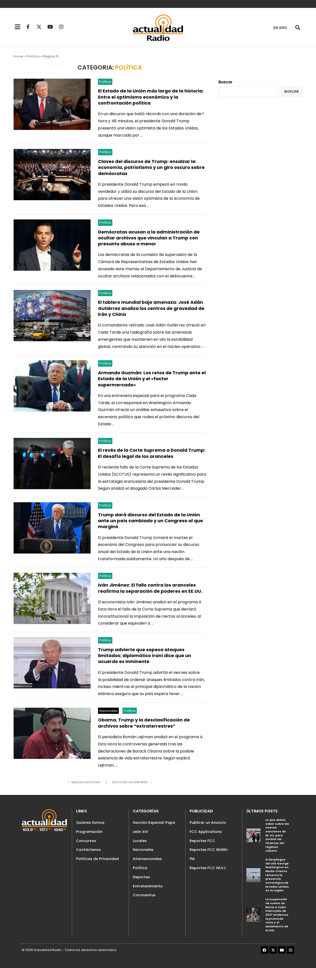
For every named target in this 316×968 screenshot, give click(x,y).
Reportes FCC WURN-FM (209, 854)
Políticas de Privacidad (97, 858)
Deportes (141, 877)
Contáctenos (88, 849)
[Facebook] (264, 950)
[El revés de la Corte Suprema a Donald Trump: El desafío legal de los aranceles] (52, 463)
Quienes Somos (90, 822)
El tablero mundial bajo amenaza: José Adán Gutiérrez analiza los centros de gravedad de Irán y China (151, 308)
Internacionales (147, 858)
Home (18, 56)
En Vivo (280, 28)
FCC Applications (206, 831)
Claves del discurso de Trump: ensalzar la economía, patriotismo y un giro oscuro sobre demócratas (151, 167)
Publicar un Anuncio (208, 822)
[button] (298, 28)
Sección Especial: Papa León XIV (154, 827)
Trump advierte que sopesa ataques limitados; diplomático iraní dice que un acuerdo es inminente (144, 655)
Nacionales (143, 849)
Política (32, 56)
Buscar (225, 82)
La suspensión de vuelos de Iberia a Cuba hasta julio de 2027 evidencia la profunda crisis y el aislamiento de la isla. (276, 914)
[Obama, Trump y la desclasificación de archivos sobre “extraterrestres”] (52, 733)
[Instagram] (61, 26)
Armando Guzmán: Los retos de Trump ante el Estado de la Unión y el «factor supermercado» (152, 379)
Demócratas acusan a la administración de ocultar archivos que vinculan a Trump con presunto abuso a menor (149, 238)
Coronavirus (144, 895)
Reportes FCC (202, 840)
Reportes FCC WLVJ (208, 867)
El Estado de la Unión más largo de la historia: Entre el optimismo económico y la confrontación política (151, 97)
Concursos (86, 840)
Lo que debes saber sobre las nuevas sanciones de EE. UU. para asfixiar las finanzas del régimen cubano (277, 835)
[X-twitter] (39, 26)
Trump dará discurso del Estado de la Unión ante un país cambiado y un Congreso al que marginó (150, 521)
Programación (89, 831)
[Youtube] (50, 26)
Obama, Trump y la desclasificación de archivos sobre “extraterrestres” (144, 723)
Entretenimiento (148, 886)
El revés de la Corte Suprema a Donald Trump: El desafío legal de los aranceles (151, 453)
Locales (140, 840)
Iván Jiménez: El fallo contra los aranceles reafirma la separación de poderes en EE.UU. (150, 588)
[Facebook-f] (27, 26)
